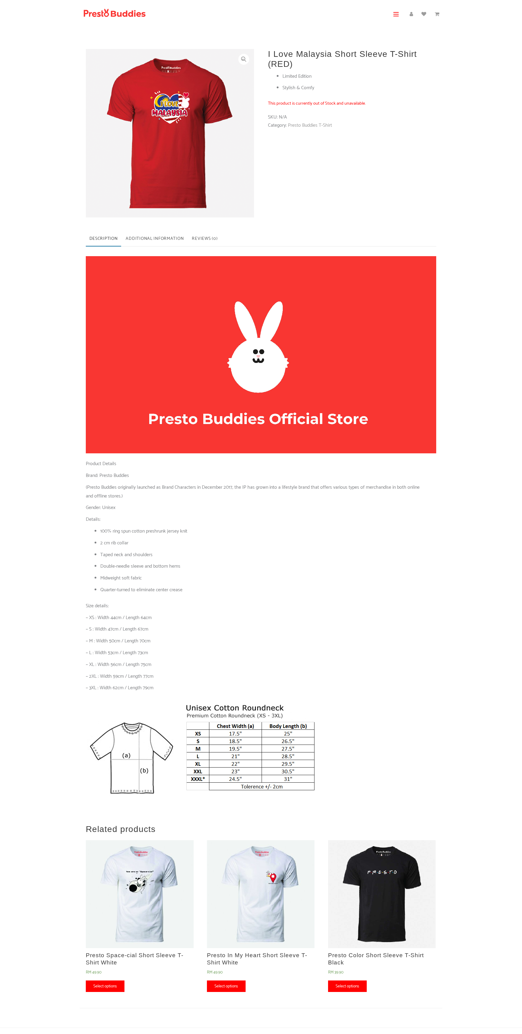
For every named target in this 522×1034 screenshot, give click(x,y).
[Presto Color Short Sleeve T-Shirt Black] (382, 894)
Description (103, 238)
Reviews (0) (205, 238)
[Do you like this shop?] (423, 14)
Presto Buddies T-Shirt (310, 125)
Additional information (155, 238)
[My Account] (411, 14)
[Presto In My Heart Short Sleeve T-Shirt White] (261, 894)
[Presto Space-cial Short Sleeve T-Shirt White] (140, 894)
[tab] (103, 239)
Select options (105, 986)
